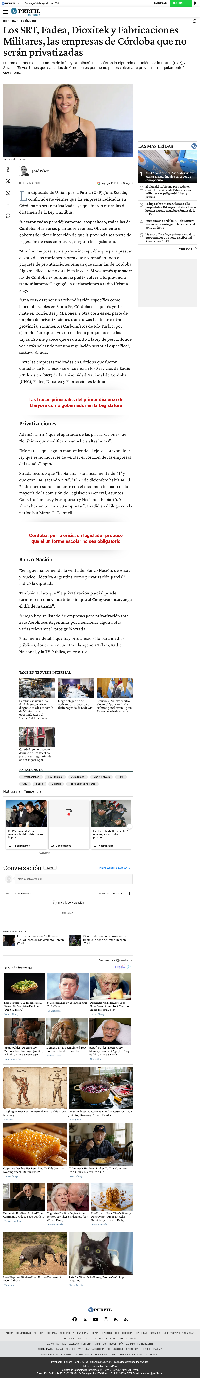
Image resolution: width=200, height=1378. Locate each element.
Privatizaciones (30, 777)
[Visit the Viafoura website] (124, 960)
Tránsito (155, 1354)
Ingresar (160, 3)
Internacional (80, 1333)
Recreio (146, 1349)
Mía (121, 1344)
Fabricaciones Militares (82, 783)
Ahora (9, 1333)
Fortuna (86, 1344)
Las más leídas (155, 146)
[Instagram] (106, 1319)
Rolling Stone (115, 1349)
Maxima (157, 1349)
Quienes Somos (65, 1354)
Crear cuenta (123, 868)
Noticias (69, 1338)
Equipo (113, 1354)
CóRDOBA (9, 21)
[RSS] (116, 1319)
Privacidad (101, 1354)
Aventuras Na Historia (91, 1349)
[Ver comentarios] (194, 22)
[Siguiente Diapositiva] (129, 826)
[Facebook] (74, 1319)
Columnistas (23, 1333)
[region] (68, 914)
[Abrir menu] (4, 12)
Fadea (39, 783)
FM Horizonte (145, 1344)
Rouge (112, 1344)
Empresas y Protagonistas (178, 1333)
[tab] (18, 894)
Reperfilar (141, 1333)
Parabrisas (100, 1344)
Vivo (112, 1338)
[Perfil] (100, 1311)
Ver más (186, 248)
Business (155, 1333)
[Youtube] (95, 1319)
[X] (85, 1319)
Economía (51, 1333)
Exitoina (91, 1338)
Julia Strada (77, 777)
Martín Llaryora (101, 777)
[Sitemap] (126, 1319)
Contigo (70, 1349)
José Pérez (40, 170)
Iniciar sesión (106, 868)
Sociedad (65, 1333)
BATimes (130, 1344)
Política (38, 1333)
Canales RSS (47, 1354)
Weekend (74, 1344)
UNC (24, 783)
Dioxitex (56, 783)
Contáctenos (84, 1354)
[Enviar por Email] (8, 204)
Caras (80, 1338)
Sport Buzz (132, 1349)
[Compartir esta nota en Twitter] (8, 181)
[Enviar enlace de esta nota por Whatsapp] (8, 192)
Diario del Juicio (127, 1338)
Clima (95, 1333)
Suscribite (180, 3)
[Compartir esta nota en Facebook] (8, 169)
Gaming (103, 1338)
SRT (121, 777)
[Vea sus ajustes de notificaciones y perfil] (195, 3)
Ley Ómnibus (55, 777)
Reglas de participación (133, 1354)
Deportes (106, 1333)
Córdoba (127, 1333)
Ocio (117, 1333)
